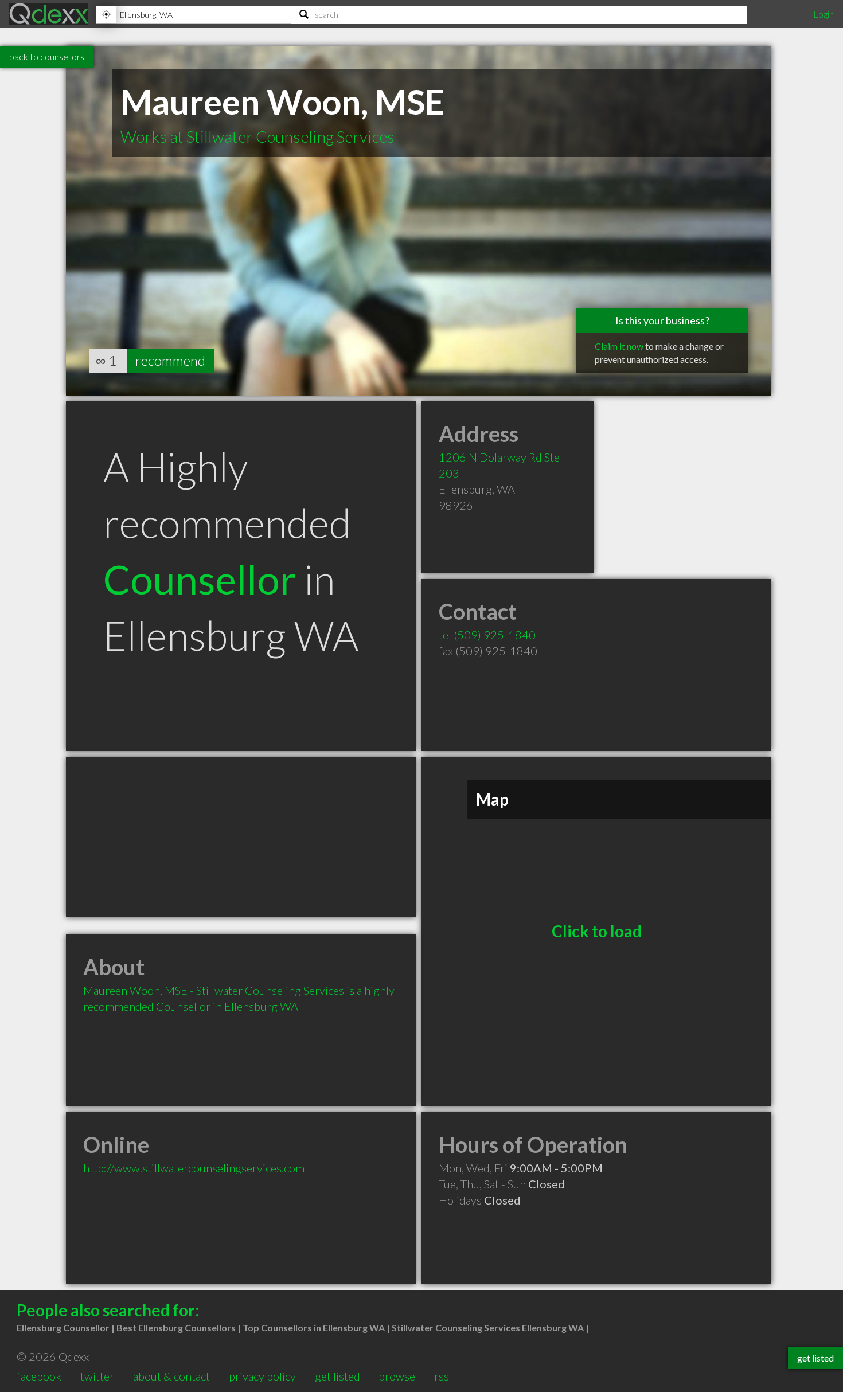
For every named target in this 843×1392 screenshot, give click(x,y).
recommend (170, 360)
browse (396, 1376)
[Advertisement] (241, 837)
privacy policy (262, 1376)
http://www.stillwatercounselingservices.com (194, 1168)
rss (441, 1376)
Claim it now (619, 346)
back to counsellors (46, 56)
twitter (97, 1376)
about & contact (171, 1376)
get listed (337, 1376)
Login (823, 14)
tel (487, 635)
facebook (39, 1376)
